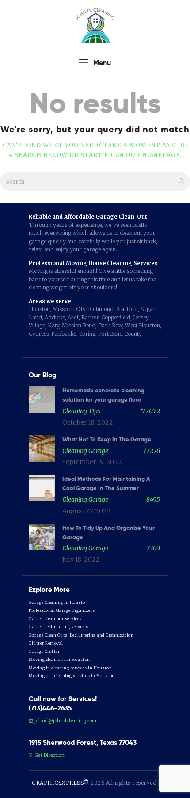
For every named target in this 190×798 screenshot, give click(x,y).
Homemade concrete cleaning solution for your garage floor (103, 395)
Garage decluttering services (58, 626)
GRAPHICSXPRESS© (60, 782)
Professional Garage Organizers (62, 610)
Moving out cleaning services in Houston (72, 675)
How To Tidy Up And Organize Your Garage (108, 532)
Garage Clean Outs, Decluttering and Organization (81, 635)
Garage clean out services (55, 618)
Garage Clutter (44, 651)
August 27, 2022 (86, 511)
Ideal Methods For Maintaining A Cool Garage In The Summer (106, 483)
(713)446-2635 (50, 708)
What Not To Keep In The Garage (106, 439)
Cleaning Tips (81, 411)
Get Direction (49, 755)
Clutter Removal (46, 643)
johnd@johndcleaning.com (65, 721)
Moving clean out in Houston (59, 659)
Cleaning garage (85, 451)
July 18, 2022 (81, 560)
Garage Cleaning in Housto (57, 602)
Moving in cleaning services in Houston (70, 667)
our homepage (153, 155)
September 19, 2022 (92, 462)
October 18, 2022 (87, 422)
